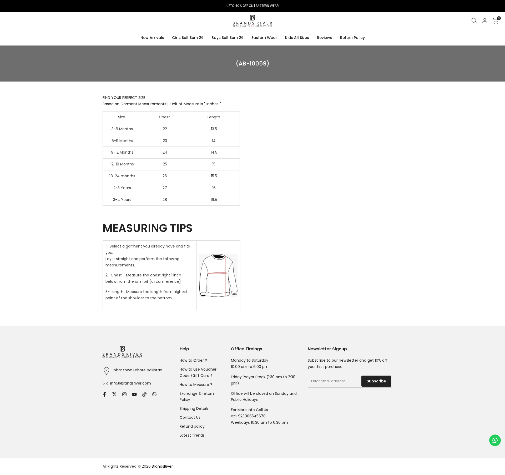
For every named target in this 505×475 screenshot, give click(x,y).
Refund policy (192, 426)
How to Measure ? (196, 384)
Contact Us (190, 417)
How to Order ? (193, 360)
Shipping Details (194, 408)
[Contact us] (495, 440)
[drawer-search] (474, 21)
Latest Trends (192, 435)
